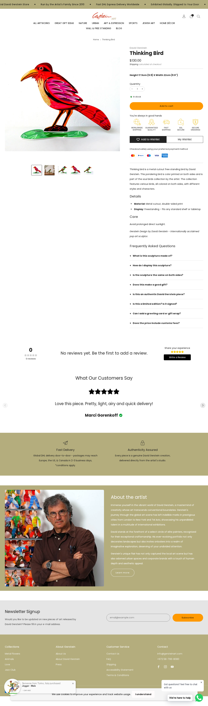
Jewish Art (148, 23)
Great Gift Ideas (64, 23)
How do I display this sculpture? (152, 265)
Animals (9, 659)
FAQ (108, 659)
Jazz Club (10, 669)
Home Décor (167, 23)
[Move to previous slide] (5, 406)
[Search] (198, 16)
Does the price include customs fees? (156, 323)
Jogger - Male (29, 685)
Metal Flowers (12, 653)
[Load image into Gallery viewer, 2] (49, 170)
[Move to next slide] (203, 406)
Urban (95, 23)
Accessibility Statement (119, 669)
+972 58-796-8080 (168, 659)
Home (96, 39)
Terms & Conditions (117, 675)
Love (7, 664)
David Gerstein (138, 48)
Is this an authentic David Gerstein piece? (159, 294)
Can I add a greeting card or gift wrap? (157, 313)
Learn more (123, 572)
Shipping (134, 64)
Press (59, 664)
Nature (83, 23)
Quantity (135, 84)
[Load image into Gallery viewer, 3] (62, 170)
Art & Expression (114, 23)
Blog (119, 28)
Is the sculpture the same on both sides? (158, 275)
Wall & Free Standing (98, 28)
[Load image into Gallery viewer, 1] (36, 170)
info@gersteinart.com (169, 653)
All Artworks (41, 23)
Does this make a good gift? (150, 284)
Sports (133, 23)
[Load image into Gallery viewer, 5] (88, 170)
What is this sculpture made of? (152, 255)
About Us (61, 653)
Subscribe (188, 617)
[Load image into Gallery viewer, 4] (75, 170)
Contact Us (112, 653)
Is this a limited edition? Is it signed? (155, 304)
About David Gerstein (68, 659)
